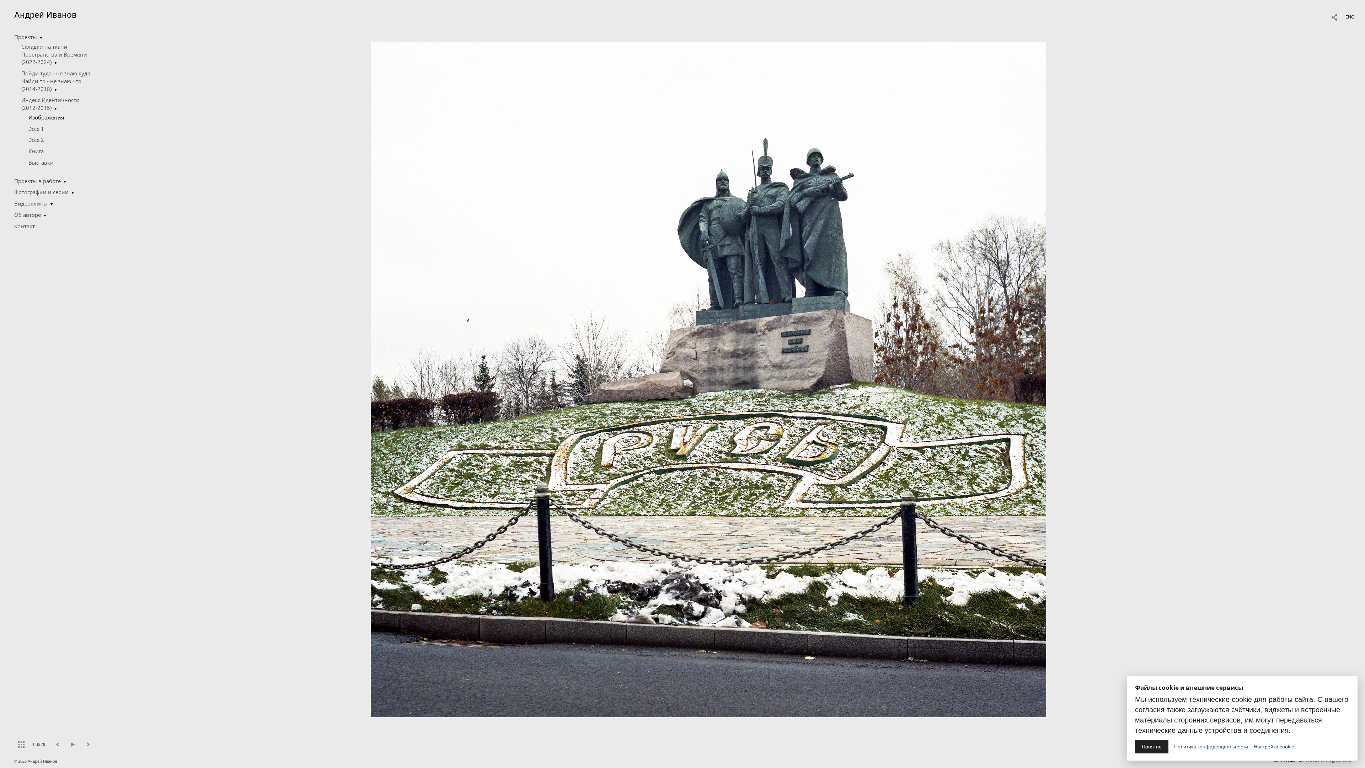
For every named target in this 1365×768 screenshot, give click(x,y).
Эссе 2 (36, 139)
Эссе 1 (36, 128)
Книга (36, 151)
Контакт (24, 226)
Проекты (25, 37)
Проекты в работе (37, 181)
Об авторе (27, 214)
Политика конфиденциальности (1211, 747)
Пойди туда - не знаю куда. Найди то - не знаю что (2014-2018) (56, 81)
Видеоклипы (31, 203)
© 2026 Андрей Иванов (36, 761)
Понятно (1152, 747)
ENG (1349, 17)
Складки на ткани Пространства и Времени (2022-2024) (54, 54)
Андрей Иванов (45, 15)
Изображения (46, 117)
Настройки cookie (1274, 747)
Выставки (41, 162)
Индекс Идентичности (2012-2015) (50, 103)
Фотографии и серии (41, 192)
